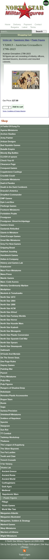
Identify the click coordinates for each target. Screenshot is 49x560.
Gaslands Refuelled (10, 229)
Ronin (3, 403)
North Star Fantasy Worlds (13, 316)
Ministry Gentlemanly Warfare (14, 286)
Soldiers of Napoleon (11, 418)
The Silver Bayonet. (10, 449)
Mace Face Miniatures (11, 270)
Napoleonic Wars (21, 40)
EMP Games (6, 198)
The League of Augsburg (12, 445)
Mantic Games (7, 278)
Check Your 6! (7, 160)
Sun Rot (4, 430)
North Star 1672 (8, 297)
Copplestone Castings (11, 172)
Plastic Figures (38, 40)
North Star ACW (8, 308)
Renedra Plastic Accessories (14, 396)
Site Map (45, 544)
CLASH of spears (9, 157)
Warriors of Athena (9, 532)
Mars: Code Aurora (9, 282)
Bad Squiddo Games (10, 145)
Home (7, 24)
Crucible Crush (8, 176)
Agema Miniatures (9, 130)
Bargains (15, 27)
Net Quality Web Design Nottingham (23, 544)
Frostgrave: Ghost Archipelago (15, 221)
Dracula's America (9, 191)
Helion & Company (9, 259)
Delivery (17, 24)
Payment (28, 24)
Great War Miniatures (10, 240)
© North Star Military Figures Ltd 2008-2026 (24, 541)
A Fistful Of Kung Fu (10, 126)
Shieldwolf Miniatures (11, 414)
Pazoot (4, 373)
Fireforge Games (8, 206)
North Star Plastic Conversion (15, 335)
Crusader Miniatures (10, 179)
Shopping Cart (25, 35)
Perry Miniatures (8, 377)
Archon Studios (8, 134)
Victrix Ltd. (7, 40)
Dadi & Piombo (8, 183)
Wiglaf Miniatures (9, 536)
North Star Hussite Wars (12, 323)
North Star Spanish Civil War (14, 339)
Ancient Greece (9, 471)
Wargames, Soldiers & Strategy (15, 521)
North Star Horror (9, 320)
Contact (38, 24)
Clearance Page (8, 164)
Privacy (25, 547)
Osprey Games (8, 365)
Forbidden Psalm (9, 214)
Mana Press (6, 274)
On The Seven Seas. (10, 358)
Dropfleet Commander (11, 195)
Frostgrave (6, 217)
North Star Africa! (9, 312)
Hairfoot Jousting (9, 252)
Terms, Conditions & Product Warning (14, 111)
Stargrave (5, 426)
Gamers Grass (7, 225)
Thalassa (5, 441)
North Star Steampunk (11, 346)
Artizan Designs (8, 142)
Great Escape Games (10, 236)
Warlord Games (8, 524)
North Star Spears (9, 343)
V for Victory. (7, 464)
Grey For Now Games (11, 244)
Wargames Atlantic (9, 513)
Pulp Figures (7, 384)
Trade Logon (24, 555)
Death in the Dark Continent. (14, 187)
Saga (3, 407)
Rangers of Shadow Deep (13, 388)
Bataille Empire (8, 149)
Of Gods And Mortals (10, 354)
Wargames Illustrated (10, 517)
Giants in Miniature (9, 233)
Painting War (7, 369)
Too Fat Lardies (8, 452)
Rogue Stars (6, 399)
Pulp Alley (5, 380)
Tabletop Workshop (10, 437)
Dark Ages (7, 487)
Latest (24, 27)
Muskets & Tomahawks (11, 293)
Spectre (4, 422)
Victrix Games (8, 506)
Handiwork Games (9, 255)
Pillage (5, 502)
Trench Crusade (8, 460)
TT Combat (6, 433)
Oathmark (5, 350)
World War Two (9, 509)
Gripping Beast (8, 248)
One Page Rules (8, 361)
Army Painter (7, 138)
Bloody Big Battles (9, 153)
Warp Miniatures (8, 528)
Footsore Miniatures (10, 210)
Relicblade (6, 392)
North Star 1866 (8, 305)
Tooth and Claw (8, 456)
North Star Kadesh (9, 327)
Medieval (6, 490)
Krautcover (6, 267)
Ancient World (8, 479)
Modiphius (6, 289)
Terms (33, 27)
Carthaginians (8, 483)
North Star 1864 (8, 301)
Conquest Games (9, 168)
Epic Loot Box (7, 202)
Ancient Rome (8, 475)
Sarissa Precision (9, 411)
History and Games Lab (12, 263)
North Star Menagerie (11, 331)
